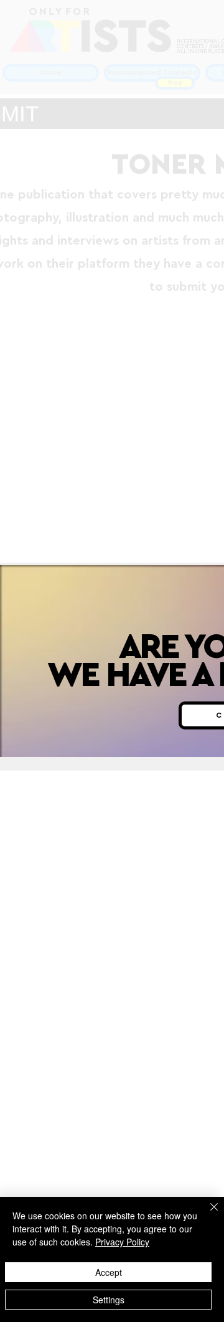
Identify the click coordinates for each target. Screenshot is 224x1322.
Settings (108, 1299)
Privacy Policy (122, 1241)
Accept (108, 1272)
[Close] (207, 1214)
